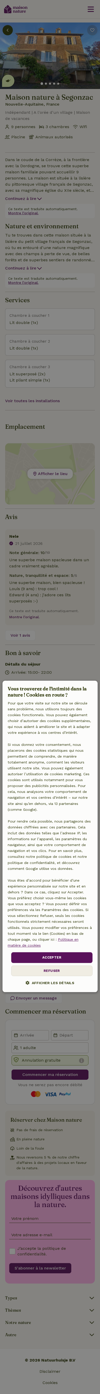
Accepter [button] (51, 957)
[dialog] (50, 836)
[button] (50, 983)
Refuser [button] (52, 971)
